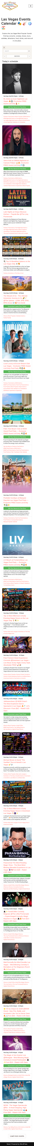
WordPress (23, 1144)
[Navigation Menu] (31, 5)
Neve (8, 1144)
